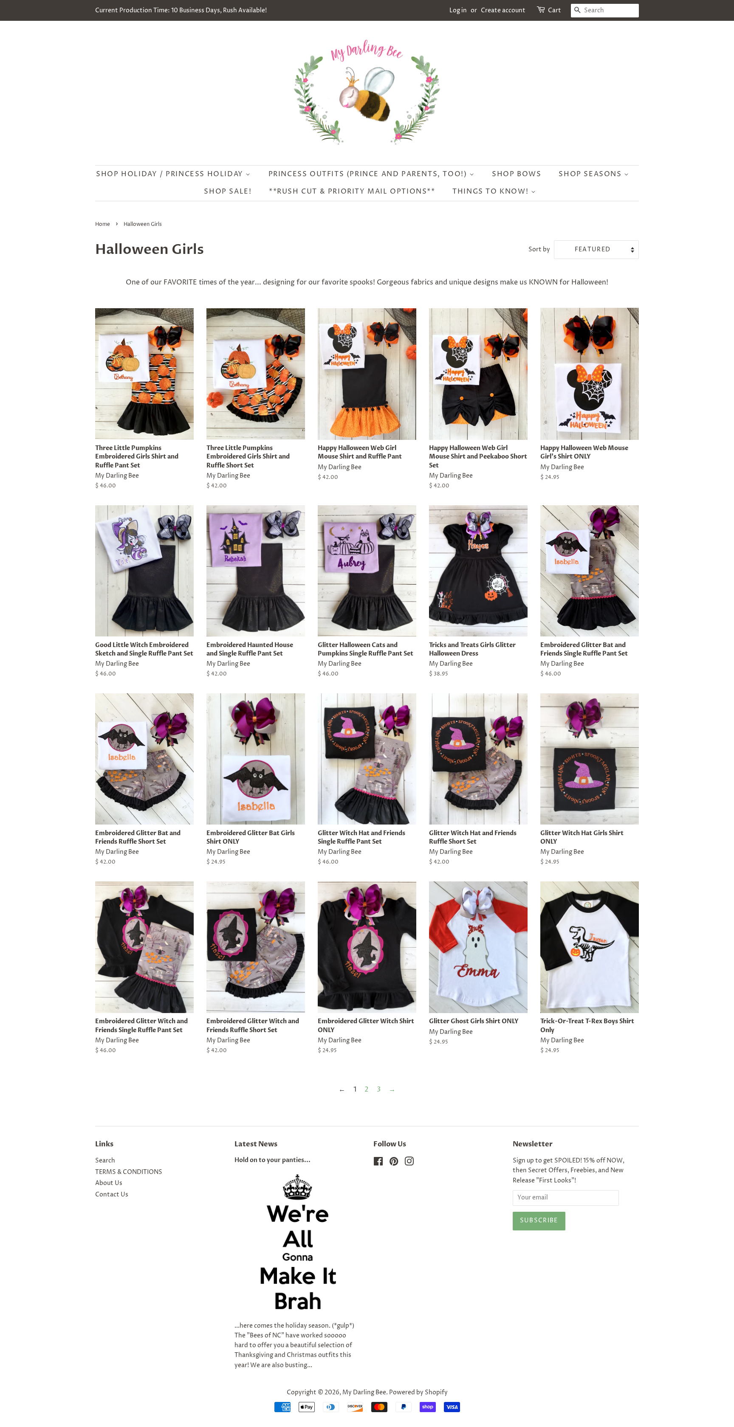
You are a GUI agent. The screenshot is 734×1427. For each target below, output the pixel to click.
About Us (108, 1183)
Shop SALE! (227, 191)
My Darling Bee (364, 1392)
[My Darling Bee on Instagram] (409, 1163)
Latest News (255, 1144)
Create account (503, 10)
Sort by (539, 249)
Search (105, 1161)
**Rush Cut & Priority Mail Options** (352, 191)
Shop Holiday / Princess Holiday (171, 174)
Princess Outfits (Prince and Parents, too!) (368, 174)
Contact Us (111, 1195)
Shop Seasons (591, 174)
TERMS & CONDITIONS (128, 1172)
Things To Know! (491, 191)
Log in (458, 10)
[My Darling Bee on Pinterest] (393, 1163)
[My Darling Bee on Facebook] (378, 1163)
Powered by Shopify (418, 1392)
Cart (554, 10)
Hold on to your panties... (272, 1160)
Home (102, 224)
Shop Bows (516, 174)
